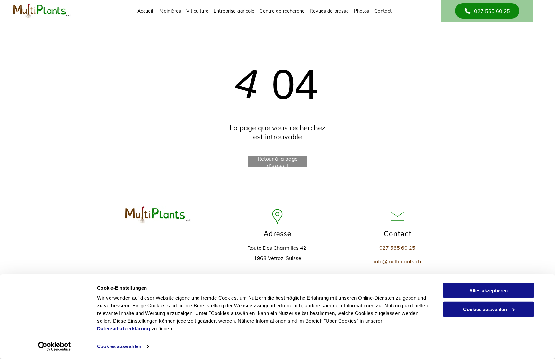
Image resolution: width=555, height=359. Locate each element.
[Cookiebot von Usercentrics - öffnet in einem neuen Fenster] (54, 346)
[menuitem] (145, 11)
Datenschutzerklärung (123, 328)
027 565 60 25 (397, 248)
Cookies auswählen (119, 346)
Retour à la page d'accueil (278, 161)
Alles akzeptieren (488, 290)
